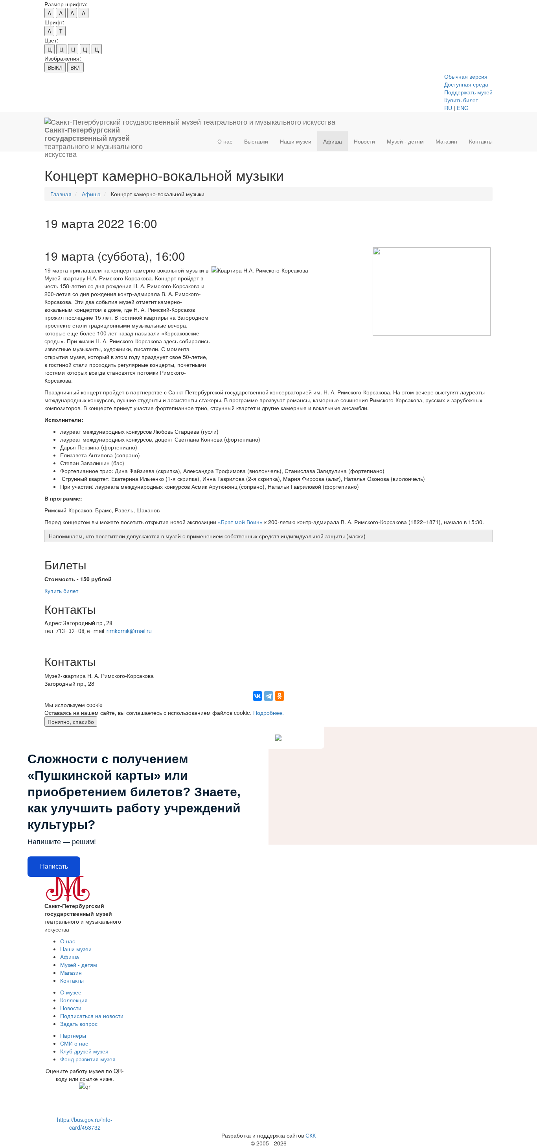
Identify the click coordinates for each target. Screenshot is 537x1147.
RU (448, 108)
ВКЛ (75, 67)
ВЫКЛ (55, 67)
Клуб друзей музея (84, 1051)
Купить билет (461, 100)
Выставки (256, 141)
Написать (54, 866)
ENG (463, 108)
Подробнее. (268, 712)
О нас (224, 141)
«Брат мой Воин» (240, 522)
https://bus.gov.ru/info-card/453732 (84, 1123)
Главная (61, 194)
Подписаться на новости (91, 1016)
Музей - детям (405, 141)
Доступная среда (466, 84)
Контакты (481, 141)
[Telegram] (268, 696)
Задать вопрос (78, 1023)
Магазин (446, 141)
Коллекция (74, 1000)
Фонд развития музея (88, 1059)
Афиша (332, 141)
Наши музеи (295, 141)
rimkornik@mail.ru (129, 631)
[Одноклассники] (279, 696)
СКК (310, 1135)
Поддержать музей (468, 92)
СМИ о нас (74, 1043)
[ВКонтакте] (257, 696)
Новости (364, 141)
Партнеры (73, 1035)
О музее (70, 992)
